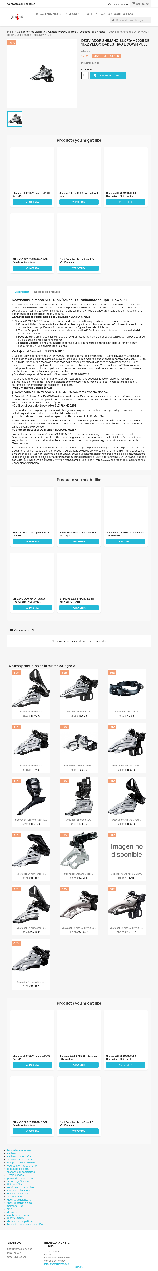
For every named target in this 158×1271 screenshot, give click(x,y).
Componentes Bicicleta (81, 14)
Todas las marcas (48, 14)
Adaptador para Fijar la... (127, 711)
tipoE (10, 1209)
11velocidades (15, 1175)
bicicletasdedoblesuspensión (25, 1224)
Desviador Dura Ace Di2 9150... (31, 819)
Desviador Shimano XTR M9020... (127, 927)
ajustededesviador (18, 1215)
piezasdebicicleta (18, 1168)
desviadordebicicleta (19, 1202)
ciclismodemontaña (19, 1156)
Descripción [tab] (21, 291)
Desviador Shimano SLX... (31, 711)
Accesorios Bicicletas (117, 14)
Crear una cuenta (16, 1256)
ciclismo (12, 1153)
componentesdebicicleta (22, 1162)
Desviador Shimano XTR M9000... (79, 927)
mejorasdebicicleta (18, 1190)
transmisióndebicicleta (21, 1172)
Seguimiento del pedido (19, 1248)
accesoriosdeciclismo (20, 1159)
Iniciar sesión (14, 1252)
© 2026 (79, 1267)
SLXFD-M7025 (15, 1218)
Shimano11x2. (15, 1206)
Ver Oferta (32, 202)
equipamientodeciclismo (22, 1165)
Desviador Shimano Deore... (79, 765)
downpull (12, 1212)
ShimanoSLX (14, 1184)
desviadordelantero (19, 1199)
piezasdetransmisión (20, 1178)
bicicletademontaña (19, 1150)
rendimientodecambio (20, 1187)
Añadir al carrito (108, 75)
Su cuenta (14, 1243)
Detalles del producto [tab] (47, 291)
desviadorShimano (18, 1193)
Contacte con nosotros (21, 4)
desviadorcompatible (20, 1221)
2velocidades (15, 1196)
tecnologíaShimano (18, 1181)
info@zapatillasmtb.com (56, 1263)
